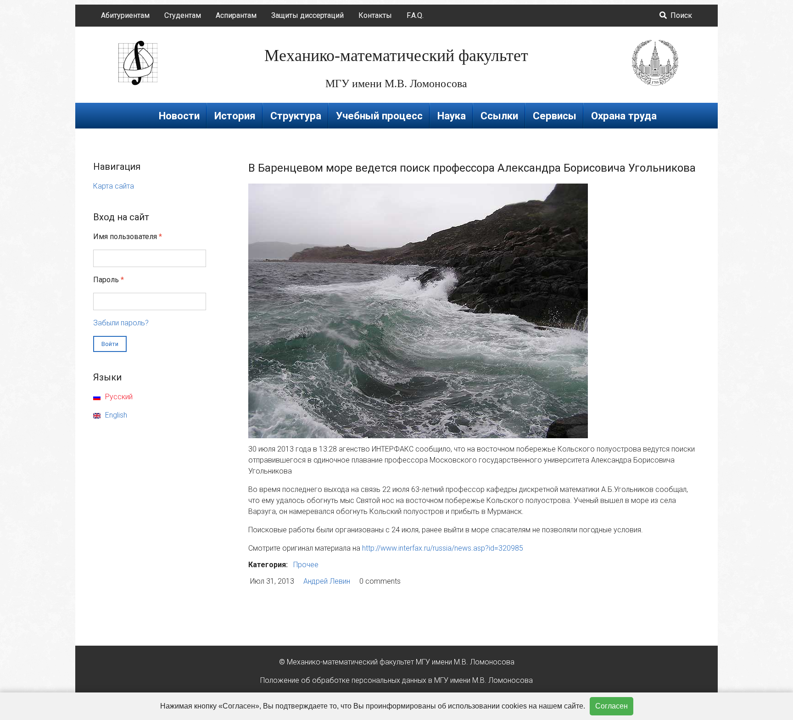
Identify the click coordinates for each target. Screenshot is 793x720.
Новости (179, 116)
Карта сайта (113, 186)
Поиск (680, 15)
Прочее (305, 564)
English (115, 415)
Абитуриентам (125, 15)
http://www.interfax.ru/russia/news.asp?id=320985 (442, 548)
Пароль (108, 279)
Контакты (375, 15)
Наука (451, 116)
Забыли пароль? (121, 322)
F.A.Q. (415, 15)
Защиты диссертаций (307, 15)
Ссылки (499, 116)
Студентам (182, 15)
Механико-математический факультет (396, 55)
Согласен (611, 706)
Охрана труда (624, 116)
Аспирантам (236, 15)
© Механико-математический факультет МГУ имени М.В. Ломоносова (396, 662)
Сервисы (554, 116)
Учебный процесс (379, 116)
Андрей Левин (326, 581)
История (235, 116)
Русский (118, 396)
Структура (295, 116)
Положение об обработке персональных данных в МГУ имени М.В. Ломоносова (396, 680)
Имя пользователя (127, 236)
